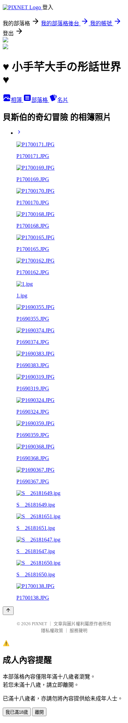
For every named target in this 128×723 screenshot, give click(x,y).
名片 (62, 100)
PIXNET (39, 623)
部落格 (40, 100)
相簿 (17, 100)
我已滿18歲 (16, 712)
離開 (39, 712)
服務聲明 (78, 630)
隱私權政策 (52, 630)
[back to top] (8, 610)
